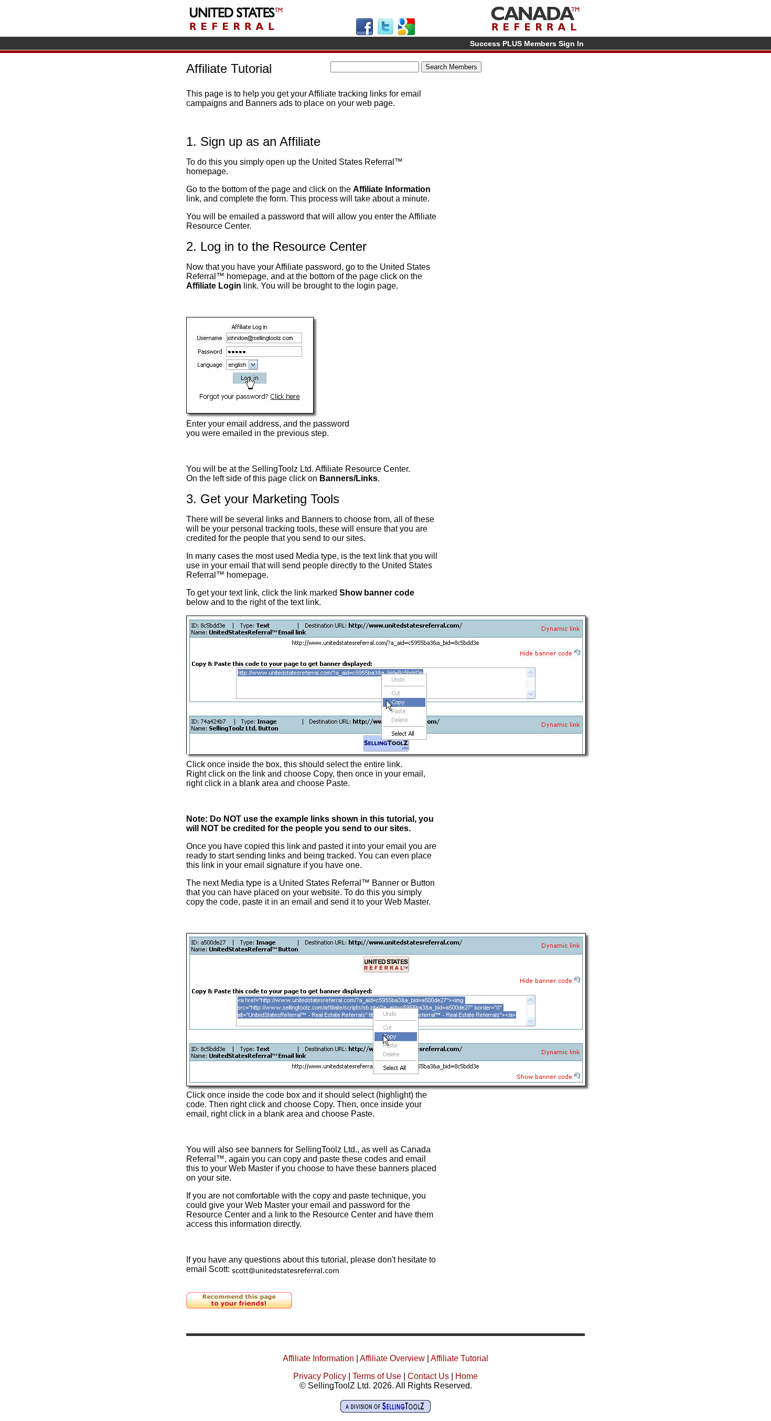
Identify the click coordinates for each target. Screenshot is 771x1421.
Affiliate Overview (392, 1358)
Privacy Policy (319, 1376)
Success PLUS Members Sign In (527, 43)
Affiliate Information (318, 1358)
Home (466, 1376)
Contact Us (428, 1376)
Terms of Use (376, 1376)
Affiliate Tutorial (459, 1358)
